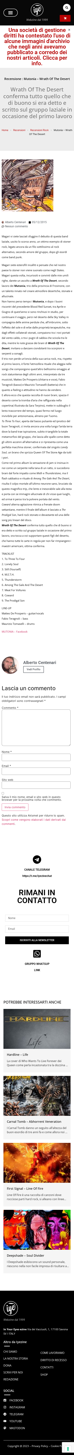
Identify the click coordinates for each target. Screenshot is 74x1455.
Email (6, 765)
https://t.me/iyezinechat (37, 876)
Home (5, 130)
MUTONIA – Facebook (15, 631)
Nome (7, 751)
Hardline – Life (17, 1054)
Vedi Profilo (33, 669)
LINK (37, 970)
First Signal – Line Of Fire (25, 1188)
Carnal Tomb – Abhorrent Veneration (34, 1121)
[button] (10, 13)
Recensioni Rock (39, 130)
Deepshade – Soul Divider (25, 1255)
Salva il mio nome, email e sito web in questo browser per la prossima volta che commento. (32, 798)
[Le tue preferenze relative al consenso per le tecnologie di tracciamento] (68, 1449)
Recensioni (19, 130)
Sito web (7, 779)
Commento (10, 707)
